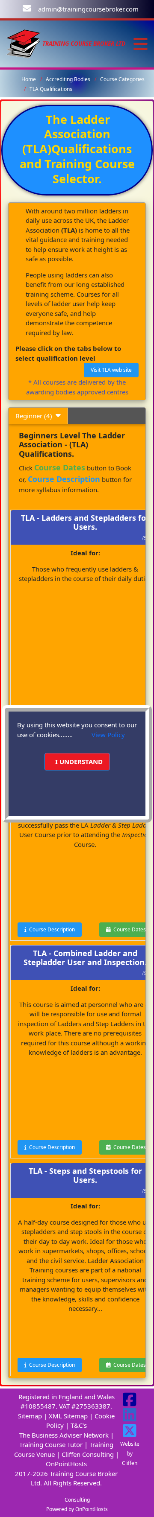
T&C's (79, 1425)
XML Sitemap (68, 1416)
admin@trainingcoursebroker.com (88, 9)
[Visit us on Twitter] (129, 1433)
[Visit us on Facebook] (129, 1402)
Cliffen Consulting (88, 1454)
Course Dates (128, 929)
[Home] (23, 43)
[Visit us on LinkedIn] (129, 1418)
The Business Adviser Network (64, 1435)
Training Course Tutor (51, 1444)
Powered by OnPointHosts (77, 1509)
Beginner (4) (35, 415)
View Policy (108, 734)
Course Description (51, 929)
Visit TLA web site (111, 369)
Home (28, 79)
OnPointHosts (66, 1463)
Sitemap (30, 1416)
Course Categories (122, 79)
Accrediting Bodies (68, 79)
